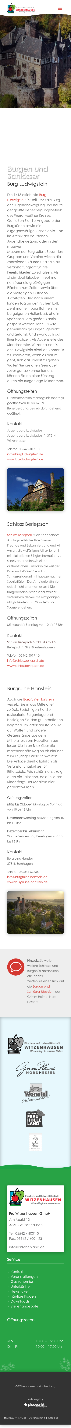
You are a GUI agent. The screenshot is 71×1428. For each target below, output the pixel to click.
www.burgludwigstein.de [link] (25, 459)
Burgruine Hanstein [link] (38, 699)
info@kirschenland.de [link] (27, 1247)
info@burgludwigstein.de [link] (25, 454)
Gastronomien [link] (22, 1282)
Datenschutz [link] (37, 1418)
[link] (21, 8)
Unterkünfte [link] (20, 1287)
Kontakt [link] (17, 1272)
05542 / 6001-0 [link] (27, 1234)
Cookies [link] (53, 1418)
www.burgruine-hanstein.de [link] (27, 882)
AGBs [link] (23, 1418)
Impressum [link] (10, 1418)
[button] (60, 8)
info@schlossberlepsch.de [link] (25, 660)
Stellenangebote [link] (24, 1306)
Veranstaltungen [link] (24, 1277)
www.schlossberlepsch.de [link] (25, 666)
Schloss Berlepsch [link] (19, 535)
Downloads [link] (20, 1301)
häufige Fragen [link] (23, 1297)
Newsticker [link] (20, 1292)
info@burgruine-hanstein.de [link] (27, 877)
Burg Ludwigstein (27, 184)
